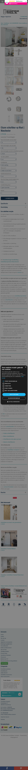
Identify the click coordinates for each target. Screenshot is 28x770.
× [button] (25, 367)
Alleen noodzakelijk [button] (14, 398)
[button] (14, 402)
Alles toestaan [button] (14, 394)
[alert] (14, 385)
